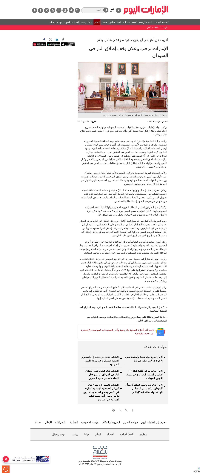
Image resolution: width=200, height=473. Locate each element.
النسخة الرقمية (146, 22)
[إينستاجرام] (52, 10)
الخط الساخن (115, 22)
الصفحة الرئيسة (161, 22)
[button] (105, 10)
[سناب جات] (34, 10)
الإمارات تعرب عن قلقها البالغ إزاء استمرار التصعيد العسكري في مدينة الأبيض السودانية (145, 375)
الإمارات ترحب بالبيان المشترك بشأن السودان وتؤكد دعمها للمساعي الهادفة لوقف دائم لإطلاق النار (144, 388)
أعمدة (134, 22)
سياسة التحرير (130, 422)
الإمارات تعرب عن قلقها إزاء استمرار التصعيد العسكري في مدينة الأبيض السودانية (100, 361)
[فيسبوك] (40, 10)
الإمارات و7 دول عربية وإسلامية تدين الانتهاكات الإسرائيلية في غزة (144, 359)
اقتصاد (104, 22)
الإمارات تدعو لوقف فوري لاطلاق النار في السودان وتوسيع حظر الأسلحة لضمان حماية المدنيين (102, 375)
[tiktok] (71, 10)
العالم (97, 22)
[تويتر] (46, 10)
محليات (126, 22)
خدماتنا (38, 422)
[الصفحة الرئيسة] (146, 1)
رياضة (83, 22)
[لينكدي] (58, 10)
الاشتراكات (60, 422)
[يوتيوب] (65, 10)
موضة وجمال (58, 434)
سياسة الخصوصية (90, 422)
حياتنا (90, 22)
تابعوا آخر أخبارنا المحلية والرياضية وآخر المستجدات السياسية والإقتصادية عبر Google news (117, 332)
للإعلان (48, 422)
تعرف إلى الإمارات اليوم (153, 422)
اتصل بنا (74, 422)
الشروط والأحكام (111, 422)
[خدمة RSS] (77, 10)
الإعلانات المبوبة (71, 22)
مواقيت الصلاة (56, 22)
